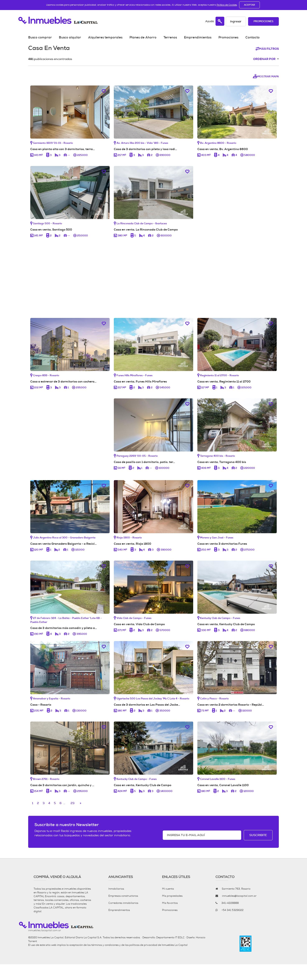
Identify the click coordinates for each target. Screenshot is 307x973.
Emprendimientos (197, 37)
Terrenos (170, 37)
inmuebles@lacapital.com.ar (239, 896)
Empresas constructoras (123, 896)
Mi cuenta (168, 888)
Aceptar (249, 4)
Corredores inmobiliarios (123, 903)
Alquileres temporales (105, 37)
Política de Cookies (227, 4)
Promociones (263, 21)
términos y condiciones (105, 945)
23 (72, 803)
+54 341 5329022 (233, 910)
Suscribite (258, 835)
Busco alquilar (70, 37)
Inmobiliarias (116, 888)
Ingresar (235, 21)
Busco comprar (40, 37)
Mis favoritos (170, 903)
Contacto (252, 37)
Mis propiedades (172, 896)
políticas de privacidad (143, 945)
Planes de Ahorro (142, 37)
